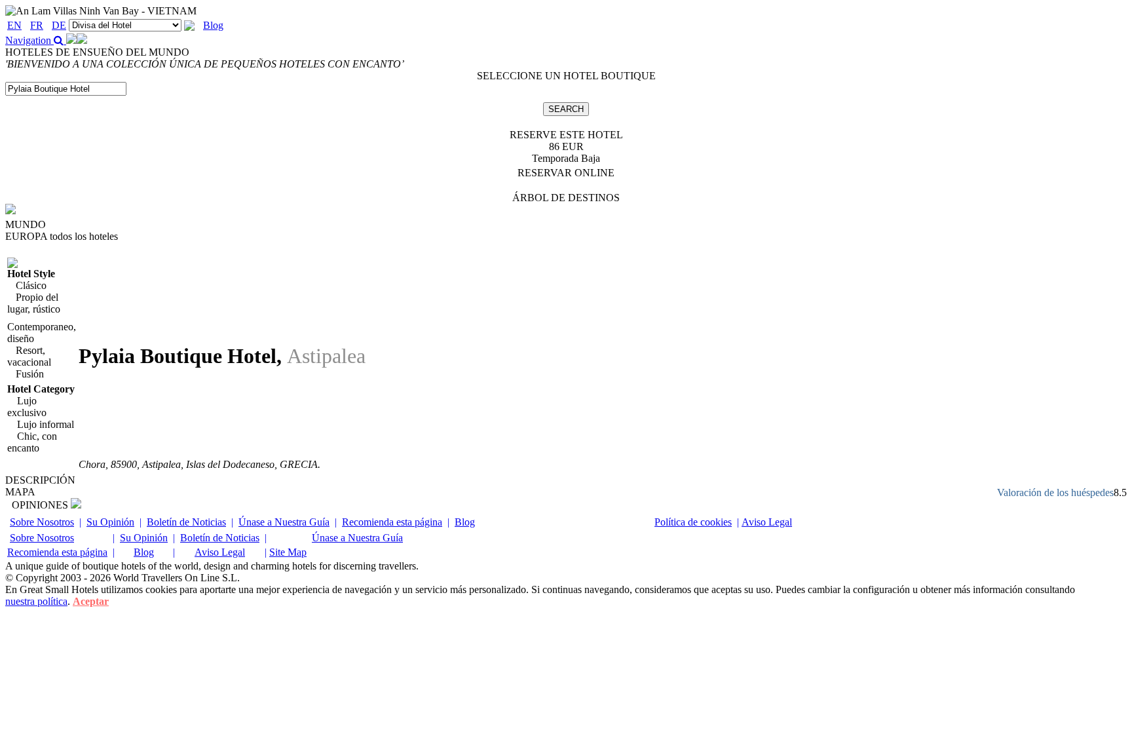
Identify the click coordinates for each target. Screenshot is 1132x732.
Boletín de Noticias (186, 522)
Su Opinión (110, 522)
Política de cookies (693, 522)
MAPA (20, 491)
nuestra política (36, 601)
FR (36, 25)
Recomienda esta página (392, 522)
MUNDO (25, 224)
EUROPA (61, 236)
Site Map (288, 552)
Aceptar (91, 601)
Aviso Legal (767, 522)
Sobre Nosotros (42, 522)
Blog (213, 25)
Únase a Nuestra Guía (284, 522)
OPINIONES (41, 504)
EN (14, 25)
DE (59, 25)
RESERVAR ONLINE (566, 172)
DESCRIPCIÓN (40, 480)
